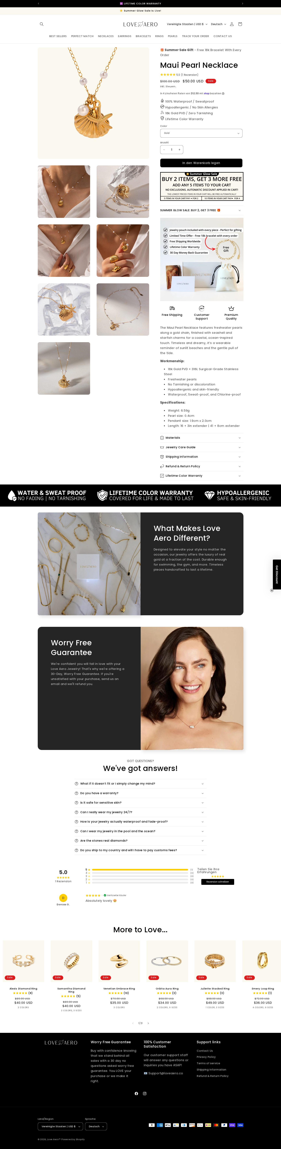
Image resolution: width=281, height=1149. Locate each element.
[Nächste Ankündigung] (242, 3)
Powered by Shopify (73, 1139)
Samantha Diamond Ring (71, 990)
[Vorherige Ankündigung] (38, 3)
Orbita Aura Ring (167, 988)
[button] (42, 24)
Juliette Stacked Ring (215, 988)
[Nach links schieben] (132, 1023)
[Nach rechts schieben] (148, 1023)
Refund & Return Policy (212, 1076)
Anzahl (164, 142)
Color (163, 126)
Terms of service (208, 1063)
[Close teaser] (272, 590)
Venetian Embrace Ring (119, 988)
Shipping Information (211, 1070)
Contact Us (205, 1051)
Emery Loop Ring (263, 988)
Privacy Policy (206, 1057)
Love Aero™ (54, 1139)
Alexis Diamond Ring (23, 988)
